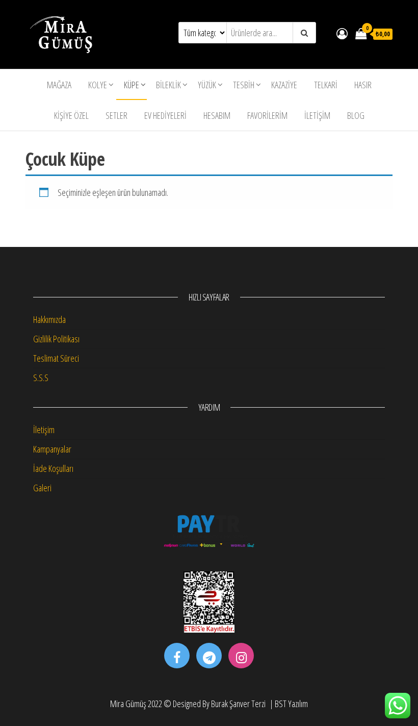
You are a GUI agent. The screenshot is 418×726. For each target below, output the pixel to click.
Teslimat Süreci (56, 358)
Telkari (325, 85)
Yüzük (207, 85)
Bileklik (168, 85)
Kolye (97, 85)
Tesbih (243, 85)
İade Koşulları (53, 468)
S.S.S (40, 377)
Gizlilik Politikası (56, 339)
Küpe (131, 85)
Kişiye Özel (71, 115)
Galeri (42, 488)
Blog (355, 115)
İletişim (317, 115)
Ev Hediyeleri (165, 115)
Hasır (363, 85)
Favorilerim (267, 115)
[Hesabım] (342, 33)
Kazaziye (284, 85)
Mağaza (59, 85)
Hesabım (216, 115)
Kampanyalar (52, 449)
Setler (116, 115)
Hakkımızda (49, 319)
